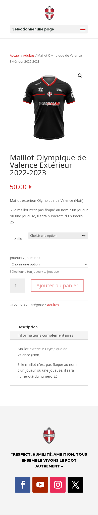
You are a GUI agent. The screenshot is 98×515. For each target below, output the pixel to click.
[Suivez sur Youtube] (40, 485)
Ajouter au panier (57, 285)
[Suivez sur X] (75, 485)
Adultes (29, 55)
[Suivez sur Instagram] (58, 485)
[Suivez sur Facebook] (22, 485)
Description (28, 327)
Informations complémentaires (45, 335)
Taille (17, 238)
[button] (80, 75)
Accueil (15, 55)
